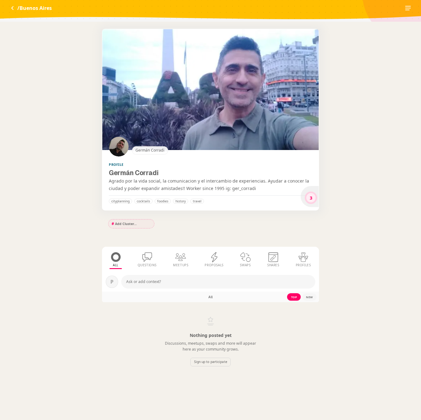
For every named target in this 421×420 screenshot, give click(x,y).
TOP (294, 297)
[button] (120, 201)
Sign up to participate (210, 362)
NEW (309, 297)
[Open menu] (408, 8)
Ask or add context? (143, 281)
